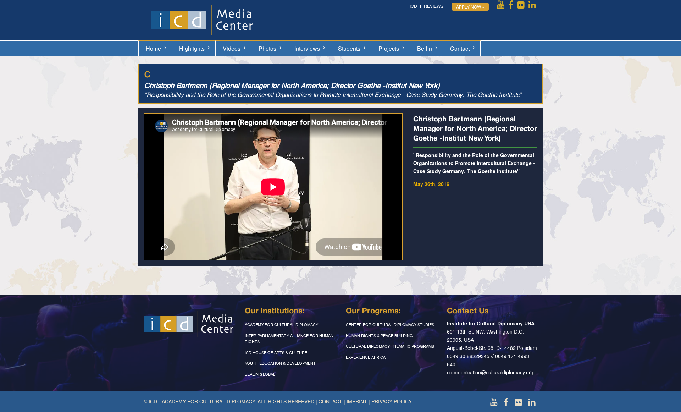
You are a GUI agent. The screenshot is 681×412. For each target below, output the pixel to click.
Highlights (192, 48)
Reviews (433, 6)
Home (153, 48)
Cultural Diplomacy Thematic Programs (390, 346)
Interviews (307, 48)
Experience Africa (366, 357)
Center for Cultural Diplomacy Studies (390, 324)
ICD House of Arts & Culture (276, 352)
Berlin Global (260, 374)
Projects (388, 48)
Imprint (357, 401)
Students (349, 48)
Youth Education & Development (280, 363)
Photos (267, 48)
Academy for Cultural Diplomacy (281, 324)
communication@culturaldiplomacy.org (490, 372)
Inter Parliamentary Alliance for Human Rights (289, 339)
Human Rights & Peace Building (379, 335)
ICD (413, 6)
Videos (231, 48)
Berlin (424, 48)
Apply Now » (470, 7)
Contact (460, 48)
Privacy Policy (391, 401)
